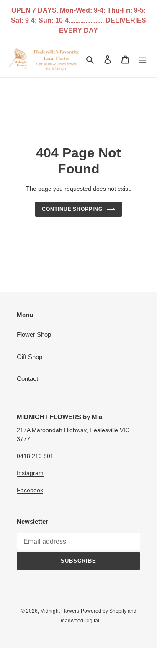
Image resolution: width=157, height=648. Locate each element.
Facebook (30, 490)
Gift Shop (29, 356)
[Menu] (143, 59)
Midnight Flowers (59, 611)
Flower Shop (34, 334)
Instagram (30, 473)
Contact (27, 378)
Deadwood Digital (78, 621)
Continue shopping (72, 209)
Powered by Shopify (103, 611)
